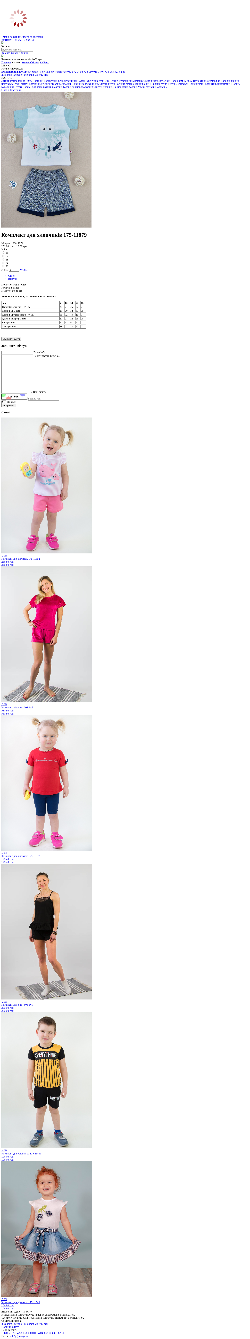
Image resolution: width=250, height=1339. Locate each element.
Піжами (76, 83)
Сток (82, 80)
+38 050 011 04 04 (94, 71)
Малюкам (138, 80)
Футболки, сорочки (59, 83)
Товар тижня (51, 80)
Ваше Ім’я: (40, 352)
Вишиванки (142, 83)
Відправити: (9, 405)
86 (7, 266)
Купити (24, 269)
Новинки (37, 80)
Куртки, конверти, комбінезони (186, 83)
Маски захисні (146, 86)
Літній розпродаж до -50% (16, 80)
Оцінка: (11, 402)
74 (7, 263)
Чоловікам (177, 80)
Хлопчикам (151, 80)
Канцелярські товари (125, 86)
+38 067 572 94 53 (23, 39)
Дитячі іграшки (103, 86)
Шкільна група (158, 83)
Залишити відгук (11, 339)
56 (7, 252)
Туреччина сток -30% (97, 80)
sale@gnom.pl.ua (19, 1336)
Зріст (4, 249)
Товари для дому (32, 86)
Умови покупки (10, 36)
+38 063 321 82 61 (115, 71)
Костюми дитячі (38, 83)
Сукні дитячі (20, 83)
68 (7, 259)
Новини (6, 1326)
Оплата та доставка (31, 36)
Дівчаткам (164, 80)
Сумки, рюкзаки (52, 86)
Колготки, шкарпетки (217, 83)
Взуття (18, 86)
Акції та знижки (68, 80)
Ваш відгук (39, 391)
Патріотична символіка (206, 80)
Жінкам (188, 80)
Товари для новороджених (78, 86)
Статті (15, 1326)
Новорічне (161, 86)
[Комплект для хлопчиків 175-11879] (46, 226)
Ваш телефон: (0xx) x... (47, 355)
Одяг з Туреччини (121, 80)
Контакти (6, 39)
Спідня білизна (126, 83)
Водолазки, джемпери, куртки (98, 83)
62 (7, 256)
